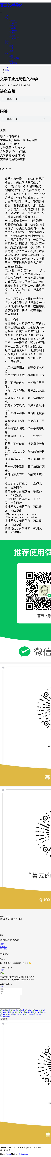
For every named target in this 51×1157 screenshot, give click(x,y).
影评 (11, 48)
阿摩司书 (13, 23)
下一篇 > (3, 949)
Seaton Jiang (23, 1154)
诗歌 (11, 61)
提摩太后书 (14, 38)
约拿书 (12, 33)
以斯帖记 (13, 31)
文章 (7, 53)
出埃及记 (13, 28)
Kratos (8, 1154)
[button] (2, 944)
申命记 (12, 21)
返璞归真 (13, 63)
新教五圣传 (14, 58)
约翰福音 (13, 26)
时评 (11, 51)
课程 (7, 41)
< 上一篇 (3, 947)
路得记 (12, 36)
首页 (7, 16)
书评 (11, 46)
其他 (11, 56)
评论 (7, 43)
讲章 (7, 18)
